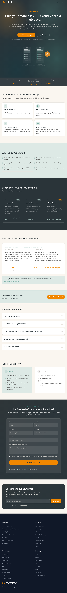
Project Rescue (6, 537)
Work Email (12, 437)
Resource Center (39, 526)
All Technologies (6, 578)
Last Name (37, 422)
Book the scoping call (26, 35)
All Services (5, 543)
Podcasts (37, 566)
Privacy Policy (24, 505)
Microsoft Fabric (6, 572)
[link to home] (8, 2)
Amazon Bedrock (6, 563)
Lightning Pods (6, 532)
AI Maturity (38, 532)
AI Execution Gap (39, 540)
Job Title (36, 429)
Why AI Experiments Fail (8, 540)
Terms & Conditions (40, 575)
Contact (37, 569)
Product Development (8, 535)
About (36, 554)
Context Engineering (40, 535)
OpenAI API (5, 554)
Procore (4, 575)
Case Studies (38, 560)
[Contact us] (58, 2)
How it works (43, 35)
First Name (12, 422)
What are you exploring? (18, 444)
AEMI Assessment (7, 526)
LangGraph (5, 560)
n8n (3, 566)
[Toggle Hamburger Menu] (62, 2)
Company (11, 429)
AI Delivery (38, 543)
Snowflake (5, 569)
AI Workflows (38, 537)
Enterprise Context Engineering (10, 529)
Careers (37, 557)
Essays (36, 546)
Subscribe (56, 501)
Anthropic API (5, 557)
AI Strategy (38, 529)
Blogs (36, 563)
